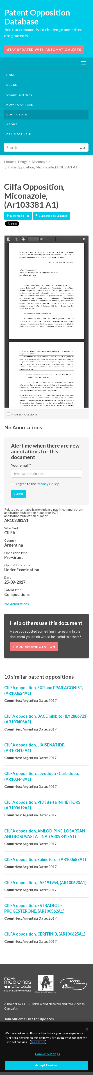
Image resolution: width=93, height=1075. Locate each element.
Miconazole (41, 161)
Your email (21, 465)
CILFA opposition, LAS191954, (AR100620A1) (45, 882)
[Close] (87, 1029)
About (12, 124)
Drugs (22, 161)
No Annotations (16, 604)
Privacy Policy (48, 483)
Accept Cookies (46, 1065)
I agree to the (37, 483)
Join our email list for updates (29, 1019)
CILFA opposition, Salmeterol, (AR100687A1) (45, 859)
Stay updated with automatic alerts (44, 49)
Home (11, 75)
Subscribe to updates (53, 215)
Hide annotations (23, 414)
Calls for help (18, 134)
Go (82, 148)
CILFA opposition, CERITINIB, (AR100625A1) (44, 934)
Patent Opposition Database (37, 16)
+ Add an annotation (34, 647)
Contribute (16, 114)
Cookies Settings (47, 1054)
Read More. (38, 1042)
